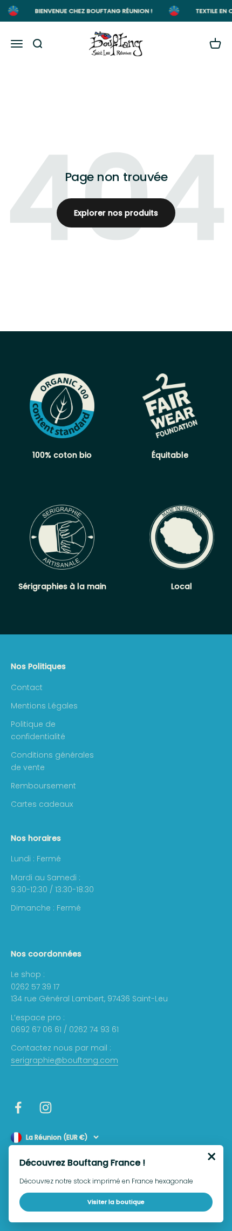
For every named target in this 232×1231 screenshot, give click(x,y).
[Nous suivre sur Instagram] (45, 1107)
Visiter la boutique (116, 1201)
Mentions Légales (44, 705)
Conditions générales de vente (52, 761)
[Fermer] (211, 1157)
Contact (27, 687)
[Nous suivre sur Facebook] (18, 1107)
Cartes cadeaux (42, 804)
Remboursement (43, 785)
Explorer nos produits (116, 213)
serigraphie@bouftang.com (64, 1060)
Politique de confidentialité (38, 730)
